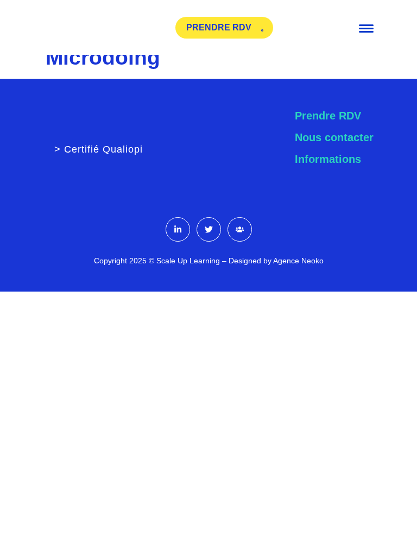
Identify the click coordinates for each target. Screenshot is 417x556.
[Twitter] (209, 229)
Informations (328, 159)
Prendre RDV (328, 116)
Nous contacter (334, 137)
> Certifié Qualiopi (98, 149)
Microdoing (103, 57)
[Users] (240, 229)
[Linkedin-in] (178, 229)
